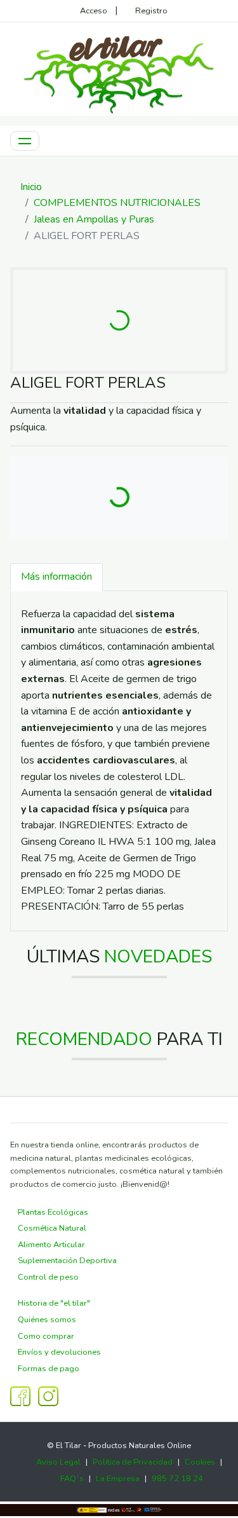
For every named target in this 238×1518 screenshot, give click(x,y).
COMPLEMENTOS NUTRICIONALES (117, 203)
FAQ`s (72, 1478)
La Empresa (118, 1478)
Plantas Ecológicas (53, 1212)
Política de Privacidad (133, 1462)
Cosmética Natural (52, 1228)
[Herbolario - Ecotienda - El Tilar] (119, 73)
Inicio (31, 187)
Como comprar (46, 1336)
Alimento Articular (51, 1244)
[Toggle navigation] (24, 141)
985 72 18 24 (177, 1478)
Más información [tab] (56, 577)
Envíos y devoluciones (59, 1352)
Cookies (200, 1462)
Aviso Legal (58, 1462)
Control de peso (48, 1277)
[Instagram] (48, 1396)
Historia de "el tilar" (54, 1303)
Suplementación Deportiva (67, 1260)
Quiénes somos (47, 1319)
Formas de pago (48, 1368)
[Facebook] (20, 1396)
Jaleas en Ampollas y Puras (94, 219)
